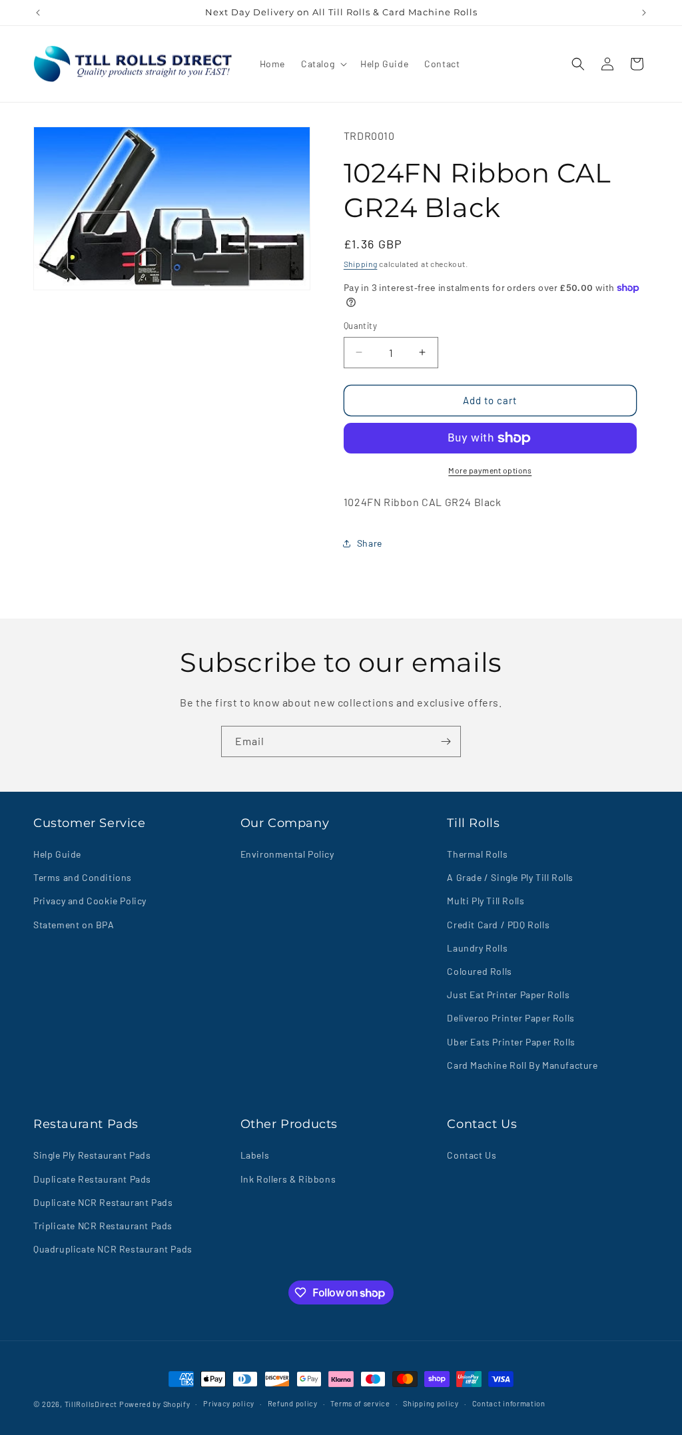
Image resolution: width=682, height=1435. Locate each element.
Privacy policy (228, 1403)
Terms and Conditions (82, 877)
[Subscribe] (445, 741)
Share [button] (369, 543)
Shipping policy (431, 1403)
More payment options (489, 470)
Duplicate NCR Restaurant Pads (102, 1202)
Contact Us (471, 1155)
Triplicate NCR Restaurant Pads (102, 1225)
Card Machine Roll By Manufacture (522, 1065)
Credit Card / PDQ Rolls (498, 924)
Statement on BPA (74, 924)
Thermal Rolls (477, 854)
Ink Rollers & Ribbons (288, 1179)
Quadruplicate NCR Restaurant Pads (112, 1249)
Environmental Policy (287, 854)
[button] (322, 64)
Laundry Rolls (477, 948)
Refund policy (293, 1403)
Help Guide (57, 854)
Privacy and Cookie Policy (90, 900)
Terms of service (360, 1403)
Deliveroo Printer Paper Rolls (510, 1017)
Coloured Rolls (479, 971)
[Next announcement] (644, 12)
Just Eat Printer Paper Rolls (508, 994)
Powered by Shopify (154, 1404)
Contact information (508, 1403)
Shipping (361, 263)
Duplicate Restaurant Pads (92, 1179)
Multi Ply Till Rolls (485, 900)
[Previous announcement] (38, 12)
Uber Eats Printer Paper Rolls (511, 1041)
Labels (255, 1155)
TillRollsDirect (91, 1404)
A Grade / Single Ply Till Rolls (510, 877)
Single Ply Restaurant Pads (92, 1155)
